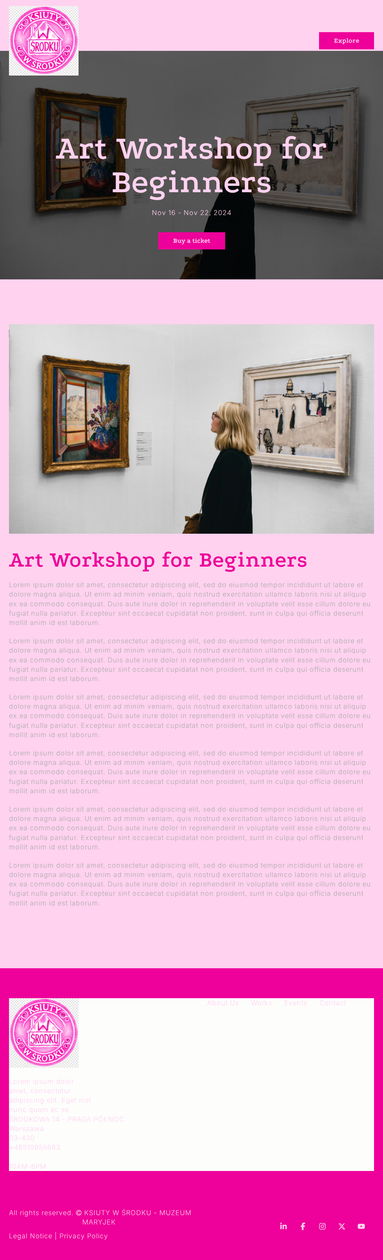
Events (221, 41)
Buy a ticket (191, 240)
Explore (346, 40)
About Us (136, 41)
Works (181, 41)
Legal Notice (30, 1236)
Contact (264, 41)
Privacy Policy (83, 1236)
